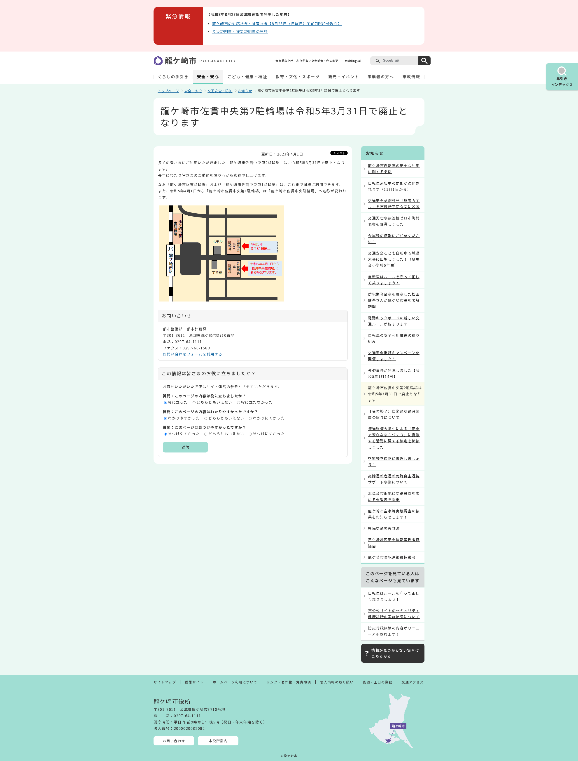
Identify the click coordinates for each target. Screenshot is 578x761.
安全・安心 (208, 76)
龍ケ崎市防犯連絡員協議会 (392, 557)
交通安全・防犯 (219, 90)
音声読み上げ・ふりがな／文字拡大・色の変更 (306, 61)
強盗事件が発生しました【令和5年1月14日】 (394, 373)
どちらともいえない (214, 402)
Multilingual (353, 61)
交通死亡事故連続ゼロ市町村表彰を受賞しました (394, 221)
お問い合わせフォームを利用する (192, 354)
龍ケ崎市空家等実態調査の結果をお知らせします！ (394, 514)
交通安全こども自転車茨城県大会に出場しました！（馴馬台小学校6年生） (394, 259)
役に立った (178, 402)
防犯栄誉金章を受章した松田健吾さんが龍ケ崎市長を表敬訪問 (394, 300)
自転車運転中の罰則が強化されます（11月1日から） (394, 186)
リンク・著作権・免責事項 (288, 682)
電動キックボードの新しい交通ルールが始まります (394, 321)
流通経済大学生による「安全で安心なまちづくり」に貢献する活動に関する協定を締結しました (394, 438)
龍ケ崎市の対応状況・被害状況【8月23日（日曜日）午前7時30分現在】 (277, 23)
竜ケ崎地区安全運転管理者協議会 (394, 542)
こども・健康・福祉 (247, 76)
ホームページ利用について (235, 682)
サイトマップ (165, 682)
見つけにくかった (269, 433)
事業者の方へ (381, 76)
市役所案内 (218, 740)
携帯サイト (194, 682)
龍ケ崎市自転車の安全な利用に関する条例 (394, 168)
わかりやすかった (184, 418)
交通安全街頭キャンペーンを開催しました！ (394, 355)
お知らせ (245, 90)
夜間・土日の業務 (377, 682)
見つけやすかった (184, 433)
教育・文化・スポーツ (298, 76)
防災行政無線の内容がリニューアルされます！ (394, 631)
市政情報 (411, 76)
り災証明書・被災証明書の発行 (240, 31)
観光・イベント (343, 76)
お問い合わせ (174, 740)
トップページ (168, 90)
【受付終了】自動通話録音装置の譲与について (394, 414)
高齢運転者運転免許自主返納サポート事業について (394, 479)
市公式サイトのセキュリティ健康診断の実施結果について (394, 613)
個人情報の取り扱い (337, 682)
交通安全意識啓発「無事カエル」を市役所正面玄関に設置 (394, 203)
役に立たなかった (257, 402)
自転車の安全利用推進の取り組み (394, 338)
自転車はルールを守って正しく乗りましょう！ (394, 279)
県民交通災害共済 (384, 528)
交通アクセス (412, 682)
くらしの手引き (173, 76)
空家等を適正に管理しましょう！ (394, 461)
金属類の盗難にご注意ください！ (394, 238)
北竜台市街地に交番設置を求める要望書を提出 (394, 496)
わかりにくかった (269, 418)
